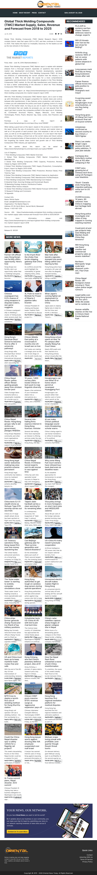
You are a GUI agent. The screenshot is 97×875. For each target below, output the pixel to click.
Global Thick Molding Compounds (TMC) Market (22, 66)
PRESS (34, 13)
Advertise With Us (86, 857)
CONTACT (42, 13)
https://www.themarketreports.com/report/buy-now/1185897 (26, 123)
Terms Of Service (86, 859)
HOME (15, 13)
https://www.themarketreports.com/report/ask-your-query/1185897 (28, 149)
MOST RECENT (24, 13)
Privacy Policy (87, 862)
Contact (90, 855)
